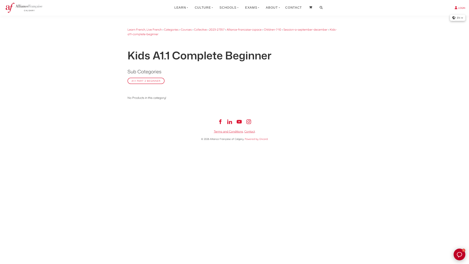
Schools (228, 7)
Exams (251, 7)
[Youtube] (239, 121)
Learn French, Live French (145, 29)
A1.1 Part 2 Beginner (146, 80)
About (272, 7)
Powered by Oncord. (256, 139)
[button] (457, 17)
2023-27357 (216, 29)
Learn (180, 7)
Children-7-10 (272, 29)
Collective (200, 29)
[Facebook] (220, 121)
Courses (186, 29)
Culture (203, 7)
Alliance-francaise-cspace (244, 29)
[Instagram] (248, 121)
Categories (171, 29)
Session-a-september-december (305, 29)
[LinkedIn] (229, 121)
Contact (293, 7)
